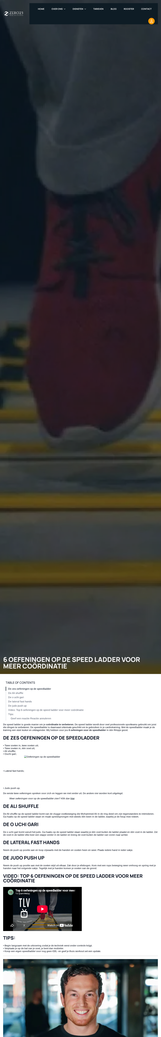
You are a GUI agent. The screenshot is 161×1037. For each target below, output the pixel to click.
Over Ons (57, 8)
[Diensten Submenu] (86, 9)
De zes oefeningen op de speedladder (29, 688)
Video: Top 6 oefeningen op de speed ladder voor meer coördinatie (46, 710)
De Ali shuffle (15, 693)
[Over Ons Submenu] (66, 9)
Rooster (129, 8)
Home (41, 8)
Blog (114, 8)
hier (72, 798)
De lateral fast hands (20, 701)
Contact (146, 8)
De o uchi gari (16, 697)
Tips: (11, 714)
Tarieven (98, 8)
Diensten (78, 8)
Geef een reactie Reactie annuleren (31, 718)
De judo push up (17, 705)
